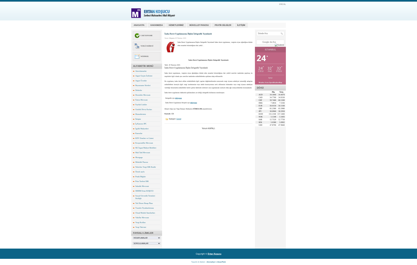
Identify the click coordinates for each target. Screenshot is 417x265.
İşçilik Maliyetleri (142, 129)
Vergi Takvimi (140, 227)
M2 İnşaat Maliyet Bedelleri (145, 148)
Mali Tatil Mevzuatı (142, 152)
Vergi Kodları (140, 222)
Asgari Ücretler (141, 81)
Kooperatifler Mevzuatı (144, 143)
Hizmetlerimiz (140, 114)
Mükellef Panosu (141, 162)
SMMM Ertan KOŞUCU (144, 191)
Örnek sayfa (139, 172)
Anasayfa (139, 25)
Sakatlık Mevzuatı (142, 186)
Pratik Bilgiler (140, 177)
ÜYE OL (282, 4)
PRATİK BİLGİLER (223, 25)
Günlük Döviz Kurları (143, 109)
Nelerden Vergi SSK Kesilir (145, 167)
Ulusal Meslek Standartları (145, 213)
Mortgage (139, 157)
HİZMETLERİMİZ (176, 25)
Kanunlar (138, 133)
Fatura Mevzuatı (141, 100)
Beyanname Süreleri (143, 85)
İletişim (138, 119)
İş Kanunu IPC (140, 124)
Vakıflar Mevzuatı (142, 218)
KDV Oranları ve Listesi (144, 138)
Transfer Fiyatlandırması (144, 208)
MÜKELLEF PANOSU (199, 25)
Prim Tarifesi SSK (142, 181)
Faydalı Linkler (141, 105)
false (270, 78)
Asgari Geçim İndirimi (143, 76)
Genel (178, 119)
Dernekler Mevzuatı (142, 95)
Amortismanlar (141, 71)
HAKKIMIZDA (156, 25)
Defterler (138, 90)
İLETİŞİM (241, 25)
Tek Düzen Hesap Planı (144, 203)
